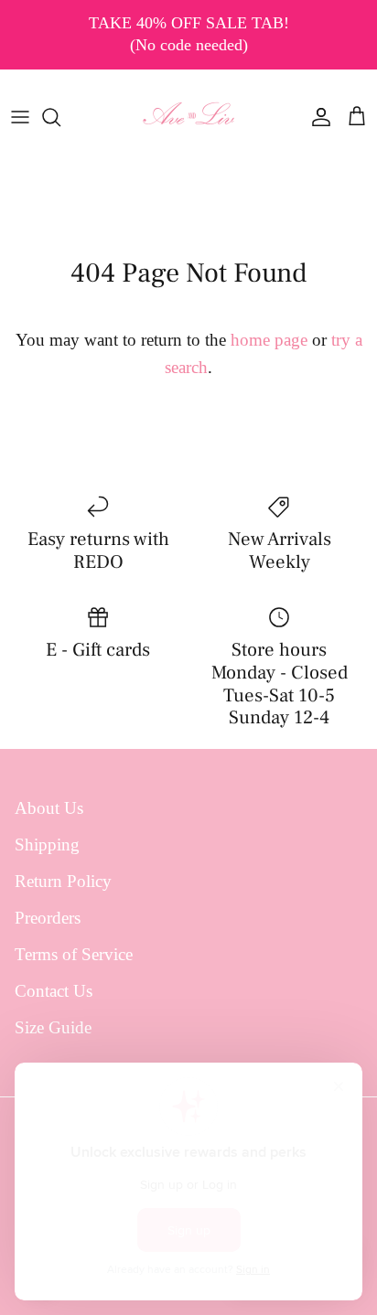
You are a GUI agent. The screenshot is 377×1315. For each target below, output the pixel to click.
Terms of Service (74, 954)
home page (269, 339)
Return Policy (63, 881)
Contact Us (53, 990)
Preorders (48, 917)
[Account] (316, 117)
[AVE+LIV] (189, 117)
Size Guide (53, 1027)
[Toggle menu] (20, 117)
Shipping (47, 844)
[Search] (60, 117)
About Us (49, 808)
